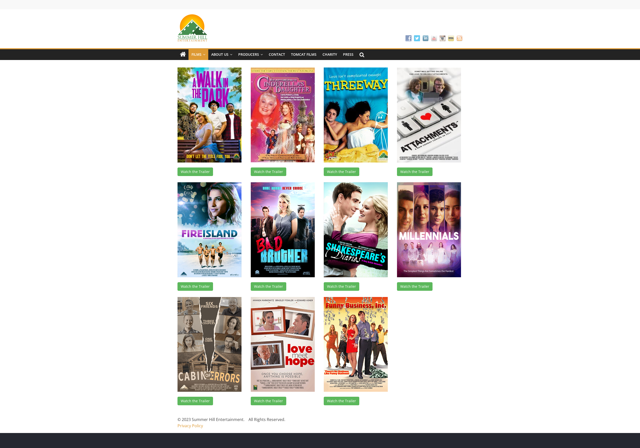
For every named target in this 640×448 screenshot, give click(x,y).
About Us (219, 54)
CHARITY (329, 54)
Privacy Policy (190, 425)
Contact (277, 54)
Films (197, 54)
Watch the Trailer (195, 171)
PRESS (348, 54)
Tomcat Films (303, 54)
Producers (248, 54)
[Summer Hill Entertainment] (183, 54)
